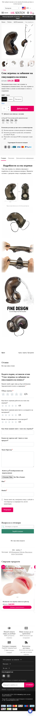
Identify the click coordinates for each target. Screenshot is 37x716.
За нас (5, 668)
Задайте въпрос (17, 531)
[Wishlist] (31, 568)
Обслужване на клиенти (11, 660)
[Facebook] (4, 676)
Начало (3, 22)
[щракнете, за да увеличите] (18, 41)
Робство (9, 22)
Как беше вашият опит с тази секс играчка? (17, 429)
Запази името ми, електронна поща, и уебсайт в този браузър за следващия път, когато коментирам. (19, 501)
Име (3, 481)
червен (11, 99)
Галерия (3, 158)
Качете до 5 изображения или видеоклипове (12, 472)
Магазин (5, 664)
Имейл (4, 490)
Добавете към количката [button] (17, 607)
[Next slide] (31, 41)
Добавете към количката (22, 109)
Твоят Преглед (7, 450)
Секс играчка (19, 554)
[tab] (3, 158)
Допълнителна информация (25, 158)
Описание (11, 158)
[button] (31, 12)
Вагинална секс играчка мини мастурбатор (16, 602)
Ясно (3, 103)
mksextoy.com (21, 694)
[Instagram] (8, 676)
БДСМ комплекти (18, 22)
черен (4, 99)
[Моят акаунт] (28, 12)
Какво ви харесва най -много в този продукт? (15, 439)
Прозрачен (18, 99)
